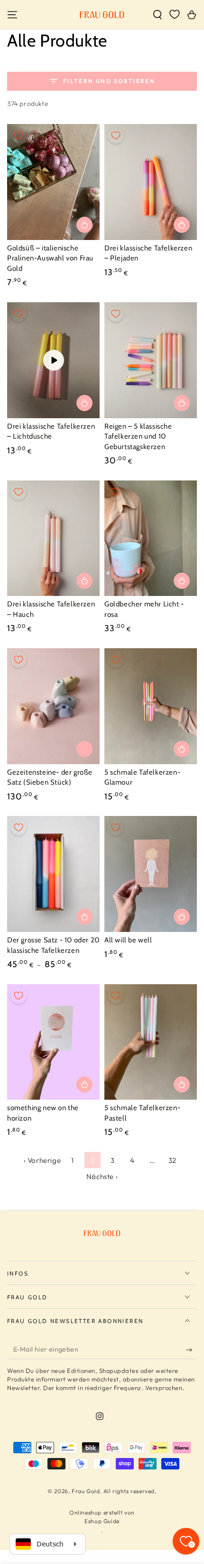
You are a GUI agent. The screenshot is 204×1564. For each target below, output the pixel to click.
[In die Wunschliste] (18, 135)
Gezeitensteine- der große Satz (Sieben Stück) (50, 777)
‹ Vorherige (42, 1160)
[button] (157, 15)
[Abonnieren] (191, 1349)
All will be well (128, 940)
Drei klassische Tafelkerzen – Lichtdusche (51, 431)
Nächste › (102, 1176)
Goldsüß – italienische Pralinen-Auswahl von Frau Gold (50, 258)
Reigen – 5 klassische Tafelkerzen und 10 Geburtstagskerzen (138, 436)
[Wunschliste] (174, 14)
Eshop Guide (102, 1521)
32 (172, 1160)
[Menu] (12, 15)
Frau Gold (86, 1491)
